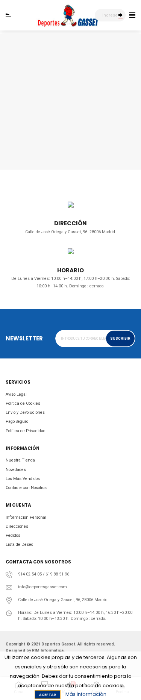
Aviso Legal (16, 394)
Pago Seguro (17, 421)
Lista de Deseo (19, 544)
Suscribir (120, 338)
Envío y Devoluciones (25, 412)
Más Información (85, 694)
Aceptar (47, 694)
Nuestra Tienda (20, 460)
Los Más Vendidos (23, 478)
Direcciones (17, 526)
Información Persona (25, 517)
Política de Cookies (23, 403)
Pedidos (13, 535)
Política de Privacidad (25, 430)
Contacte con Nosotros (26, 487)
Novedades (16, 469)
